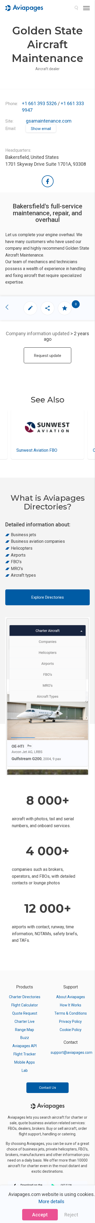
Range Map (24, 1030)
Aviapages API (24, 1046)
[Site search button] (76, 8)
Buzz (24, 1038)
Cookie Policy (71, 1030)
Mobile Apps (24, 1062)
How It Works (70, 1005)
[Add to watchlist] (64, 308)
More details (51, 1201)
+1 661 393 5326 (39, 103)
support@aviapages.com (71, 1052)
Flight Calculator (24, 1005)
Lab (25, 1070)
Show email (41, 128)
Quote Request (24, 1013)
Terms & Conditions (70, 1013)
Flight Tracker (24, 1054)
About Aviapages (70, 997)
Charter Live (25, 1021)
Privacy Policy (70, 1021)
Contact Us (47, 1088)
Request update (47, 355)
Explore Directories (47, 597)
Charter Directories (24, 997)
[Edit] (30, 308)
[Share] (47, 308)
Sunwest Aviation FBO (36, 450)
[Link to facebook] (48, 181)
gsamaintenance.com (49, 121)
